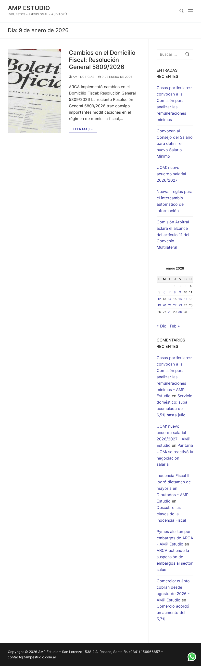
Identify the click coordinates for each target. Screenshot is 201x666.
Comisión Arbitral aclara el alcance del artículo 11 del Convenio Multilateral (173, 234)
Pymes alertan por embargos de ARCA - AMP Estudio (175, 538)
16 (180, 299)
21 (169, 305)
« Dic (161, 326)
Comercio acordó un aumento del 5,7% (173, 612)
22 (174, 305)
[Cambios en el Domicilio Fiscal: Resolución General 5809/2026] (34, 91)
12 (159, 299)
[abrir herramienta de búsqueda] (181, 11)
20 (164, 305)
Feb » (175, 326)
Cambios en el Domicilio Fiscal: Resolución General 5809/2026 (102, 59)
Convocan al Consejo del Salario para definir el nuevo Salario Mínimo (175, 143)
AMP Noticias (83, 77)
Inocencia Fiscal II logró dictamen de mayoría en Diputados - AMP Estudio (174, 488)
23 (180, 305)
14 (169, 299)
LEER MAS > (83, 129)
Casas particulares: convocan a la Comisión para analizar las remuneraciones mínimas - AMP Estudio (174, 376)
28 (170, 312)
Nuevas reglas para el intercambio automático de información (174, 201)
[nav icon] (190, 11)
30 (180, 312)
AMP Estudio (29, 8)
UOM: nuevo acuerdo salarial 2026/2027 (171, 174)
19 (159, 305)
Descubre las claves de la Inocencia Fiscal (171, 514)
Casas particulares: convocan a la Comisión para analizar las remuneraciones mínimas (174, 103)
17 (185, 299)
